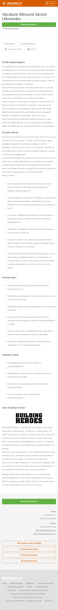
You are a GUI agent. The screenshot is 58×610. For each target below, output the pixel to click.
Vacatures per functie (45, 583)
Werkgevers (30, 583)
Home (4, 583)
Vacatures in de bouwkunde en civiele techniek (28, 594)
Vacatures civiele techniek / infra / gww (33, 590)
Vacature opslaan (29, 555)
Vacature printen (30, 561)
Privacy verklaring (41, 587)
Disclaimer (12, 590)
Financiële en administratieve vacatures (27, 597)
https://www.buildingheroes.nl (44, 534)
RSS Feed (48, 601)
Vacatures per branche (15, 587)
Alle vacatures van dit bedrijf (29, 543)
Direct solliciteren (28, 25)
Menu (52, 3)
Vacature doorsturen (30, 549)
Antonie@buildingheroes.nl (45, 530)
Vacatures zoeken (16, 583)
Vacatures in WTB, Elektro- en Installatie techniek (24, 601)
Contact (29, 587)
